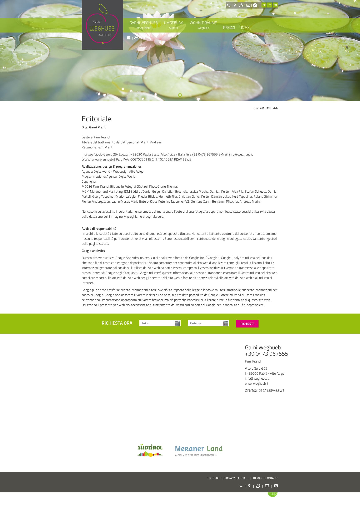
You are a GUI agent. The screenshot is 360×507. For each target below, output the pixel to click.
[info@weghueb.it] (248, 5)
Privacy (230, 478)
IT (270, 5)
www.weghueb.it (103, 159)
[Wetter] (242, 5)
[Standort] (235, 5)
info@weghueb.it (241, 154)
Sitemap (257, 478)
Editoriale (272, 108)
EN (275, 5)
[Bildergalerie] (255, 5)
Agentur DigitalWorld (120, 176)
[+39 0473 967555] (229, 5)
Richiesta (247, 323)
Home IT (259, 108)
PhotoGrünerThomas (163, 186)
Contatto (272, 478)
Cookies (243, 478)
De (264, 5)
